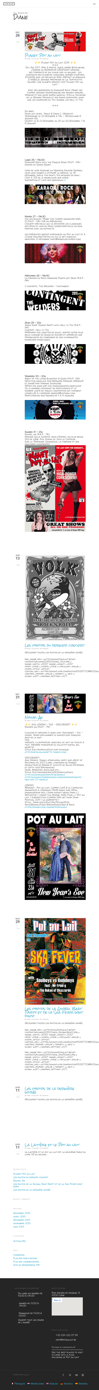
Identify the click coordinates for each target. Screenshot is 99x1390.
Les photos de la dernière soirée (49, 1090)
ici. (65, 180)
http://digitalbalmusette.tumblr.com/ (45, 752)
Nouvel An (34, 717)
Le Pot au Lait (71, 1357)
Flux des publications (25, 1258)
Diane (28, 59)
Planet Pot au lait (42, 55)
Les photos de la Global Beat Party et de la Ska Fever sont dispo (54, 1012)
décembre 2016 (21, 1213)
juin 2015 (18, 1226)
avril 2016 (19, 1216)
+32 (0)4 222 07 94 (67, 1335)
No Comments (44, 59)
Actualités (35, 59)
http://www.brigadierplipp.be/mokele (45, 774)
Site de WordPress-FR (26, 1265)
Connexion (19, 1255)
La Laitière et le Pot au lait (52, 1144)
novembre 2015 (21, 1223)
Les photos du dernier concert (55, 645)
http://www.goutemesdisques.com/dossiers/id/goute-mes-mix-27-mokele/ (53, 778)
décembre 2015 (21, 1220)
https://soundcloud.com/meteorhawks (46, 807)
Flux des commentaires (26, 1261)
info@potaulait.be (66, 1339)
